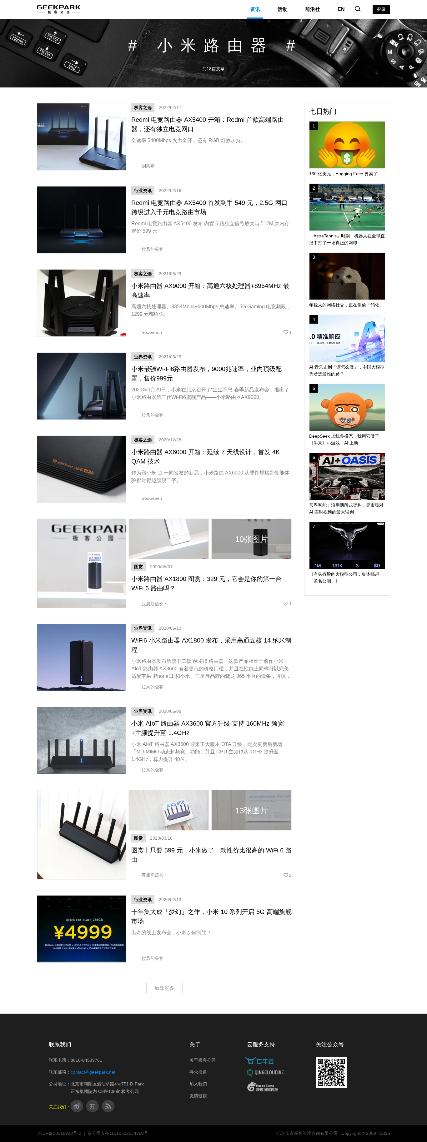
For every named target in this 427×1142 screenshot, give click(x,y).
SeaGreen (152, 332)
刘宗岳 (148, 166)
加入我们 (198, 1083)
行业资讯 (143, 190)
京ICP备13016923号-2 (59, 1133)
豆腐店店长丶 (155, 603)
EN (341, 9)
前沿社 (312, 9)
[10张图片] (211, 557)
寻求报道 (198, 1072)
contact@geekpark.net (93, 1072)
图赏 (138, 566)
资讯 (255, 9)
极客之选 (143, 107)
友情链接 (198, 1095)
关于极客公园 (202, 1060)
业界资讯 (143, 356)
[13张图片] (211, 829)
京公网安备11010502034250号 (118, 1133)
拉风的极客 (152, 249)
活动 (283, 9)
